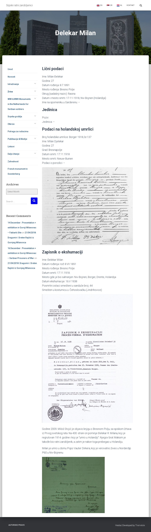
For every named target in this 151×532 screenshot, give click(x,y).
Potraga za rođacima (18, 131)
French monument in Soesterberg (18, 171)
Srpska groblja (15, 116)
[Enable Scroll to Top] (145, 526)
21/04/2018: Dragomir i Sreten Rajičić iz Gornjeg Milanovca (22, 237)
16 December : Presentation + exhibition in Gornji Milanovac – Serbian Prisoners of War (22, 253)
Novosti (11, 77)
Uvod (10, 69)
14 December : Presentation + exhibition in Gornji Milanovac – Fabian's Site (22, 227)
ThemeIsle (140, 525)
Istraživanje (13, 84)
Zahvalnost (13, 161)
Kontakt (130, 5)
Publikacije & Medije (17, 139)
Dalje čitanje (13, 154)
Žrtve (10, 91)
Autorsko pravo (16, 525)
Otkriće (11, 124)
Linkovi (11, 146)
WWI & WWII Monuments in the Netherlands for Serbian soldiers (19, 104)
